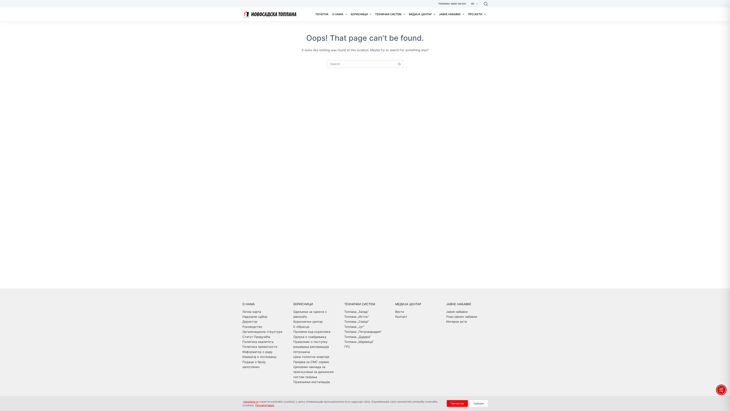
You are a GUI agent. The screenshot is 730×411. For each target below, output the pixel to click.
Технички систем (388, 14)
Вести (399, 312)
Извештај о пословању (259, 357)
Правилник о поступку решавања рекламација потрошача (311, 347)
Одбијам (479, 403)
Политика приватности (259, 347)
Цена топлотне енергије (311, 357)
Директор (249, 321)
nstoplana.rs (250, 401)
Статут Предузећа (256, 337)
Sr (472, 3)
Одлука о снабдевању (309, 337)
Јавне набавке (450, 14)
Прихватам (457, 403)
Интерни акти (456, 321)
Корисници (359, 14)
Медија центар (420, 14)
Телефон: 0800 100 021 (452, 3)
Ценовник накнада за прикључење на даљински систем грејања (313, 372)
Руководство (252, 327)
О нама (337, 14)
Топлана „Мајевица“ (359, 342)
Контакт (401, 317)
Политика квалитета (257, 342)
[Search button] (399, 64)
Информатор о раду (257, 352)
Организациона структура (262, 332)
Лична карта (251, 312)
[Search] (486, 4)
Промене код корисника (311, 332)
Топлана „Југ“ (354, 327)
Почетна (322, 14)
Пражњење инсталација (311, 382)
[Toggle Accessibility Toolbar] (721, 390)
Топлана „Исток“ (356, 317)
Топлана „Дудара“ (357, 337)
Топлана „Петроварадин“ (363, 332)
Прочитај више (264, 405)
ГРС (347, 347)
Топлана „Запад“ (356, 312)
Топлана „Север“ (356, 321)
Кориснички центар (308, 321)
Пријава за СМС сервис (311, 362)
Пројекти (475, 14)
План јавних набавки (461, 317)
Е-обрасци (301, 327)
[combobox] (361, 64)
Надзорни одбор (254, 317)
